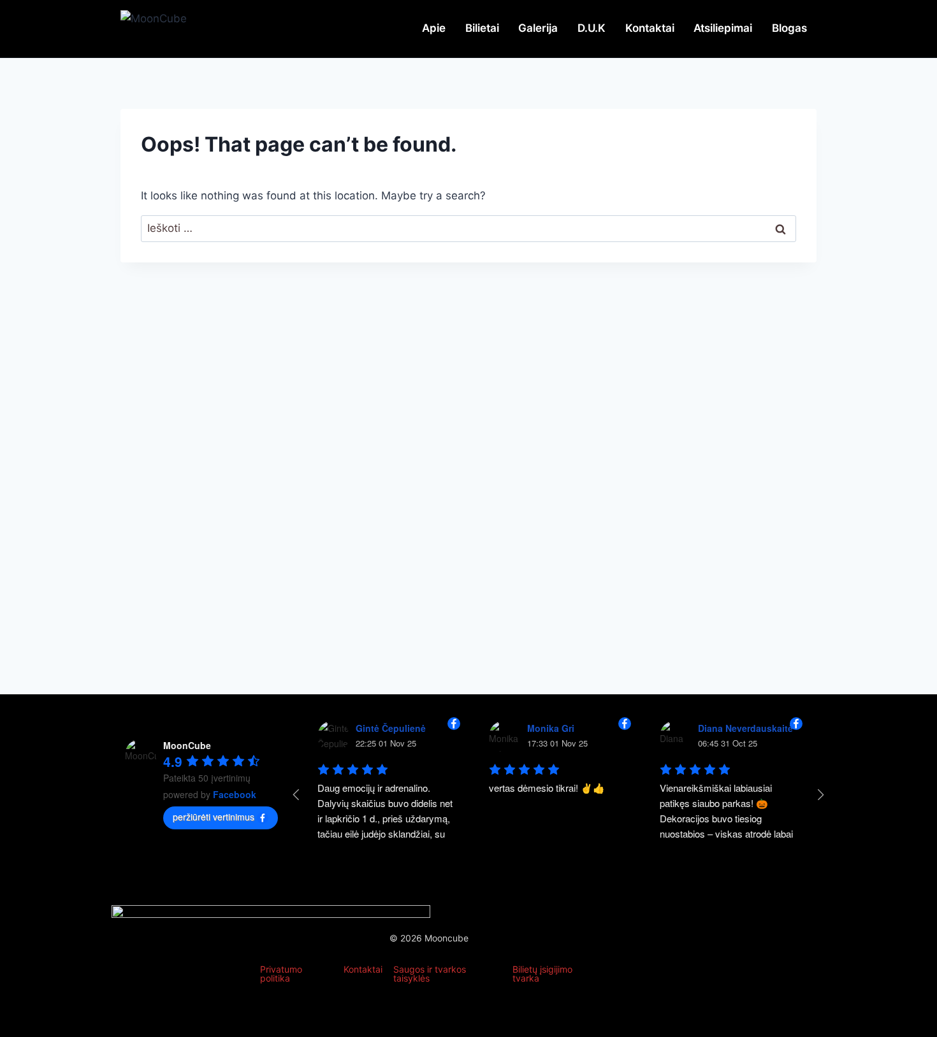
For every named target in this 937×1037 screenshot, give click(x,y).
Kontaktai (649, 28)
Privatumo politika (281, 973)
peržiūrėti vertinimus (213, 816)
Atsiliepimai (723, 28)
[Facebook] (718, 959)
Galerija (538, 28)
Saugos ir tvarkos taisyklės (429, 973)
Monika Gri (550, 728)
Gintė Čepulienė (391, 728)
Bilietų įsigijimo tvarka (542, 973)
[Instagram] (764, 959)
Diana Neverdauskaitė (745, 728)
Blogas (789, 28)
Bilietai (482, 28)
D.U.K (591, 28)
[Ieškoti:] (468, 228)
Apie (434, 28)
